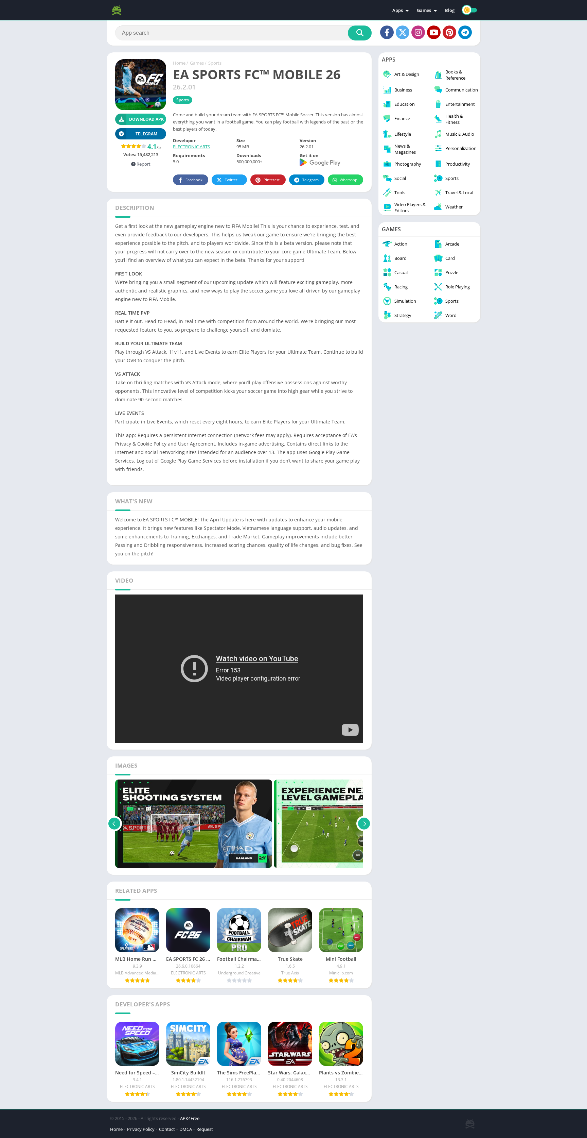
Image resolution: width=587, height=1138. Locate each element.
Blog (450, 10)
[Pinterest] (449, 32)
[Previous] (114, 824)
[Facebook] (387, 32)
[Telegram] (465, 32)
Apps (397, 10)
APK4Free (189, 1118)
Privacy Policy (141, 1129)
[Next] (364, 824)
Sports (214, 63)
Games (424, 10)
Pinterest (272, 179)
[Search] (360, 33)
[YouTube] (434, 32)
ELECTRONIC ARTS (191, 147)
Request (204, 1129)
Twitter (231, 179)
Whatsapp (348, 179)
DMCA (185, 1129)
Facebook (193, 179)
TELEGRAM (146, 134)
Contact (167, 1129)
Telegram (310, 179)
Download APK (146, 119)
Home (179, 63)
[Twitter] (402, 32)
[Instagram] (418, 32)
